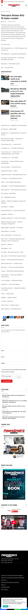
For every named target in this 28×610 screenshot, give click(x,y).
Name (3, 350)
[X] (7, 317)
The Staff (4, 21)
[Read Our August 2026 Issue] (14, 443)
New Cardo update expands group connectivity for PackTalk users (18, 80)
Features (8, 11)
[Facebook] (3, 317)
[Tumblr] (14, 317)
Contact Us (4, 580)
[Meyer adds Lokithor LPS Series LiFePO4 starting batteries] (5, 102)
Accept (5, 606)
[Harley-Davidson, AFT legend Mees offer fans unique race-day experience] (5, 112)
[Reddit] (18, 317)
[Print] (3, 320)
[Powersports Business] (14, 5)
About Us (3, 584)
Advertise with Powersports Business (10, 582)
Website (3, 363)
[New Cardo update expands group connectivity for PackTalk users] (5, 77)
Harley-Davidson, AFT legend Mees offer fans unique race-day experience (17, 114)
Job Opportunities (5, 587)
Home (3, 11)
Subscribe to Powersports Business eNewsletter (12, 577)
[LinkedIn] (11, 317)
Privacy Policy (4, 589)
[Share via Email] (21, 317)
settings (19, 603)
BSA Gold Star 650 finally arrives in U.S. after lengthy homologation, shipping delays (18, 92)
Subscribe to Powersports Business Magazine (12, 575)
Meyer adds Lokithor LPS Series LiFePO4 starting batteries (18, 103)
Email (3, 356)
